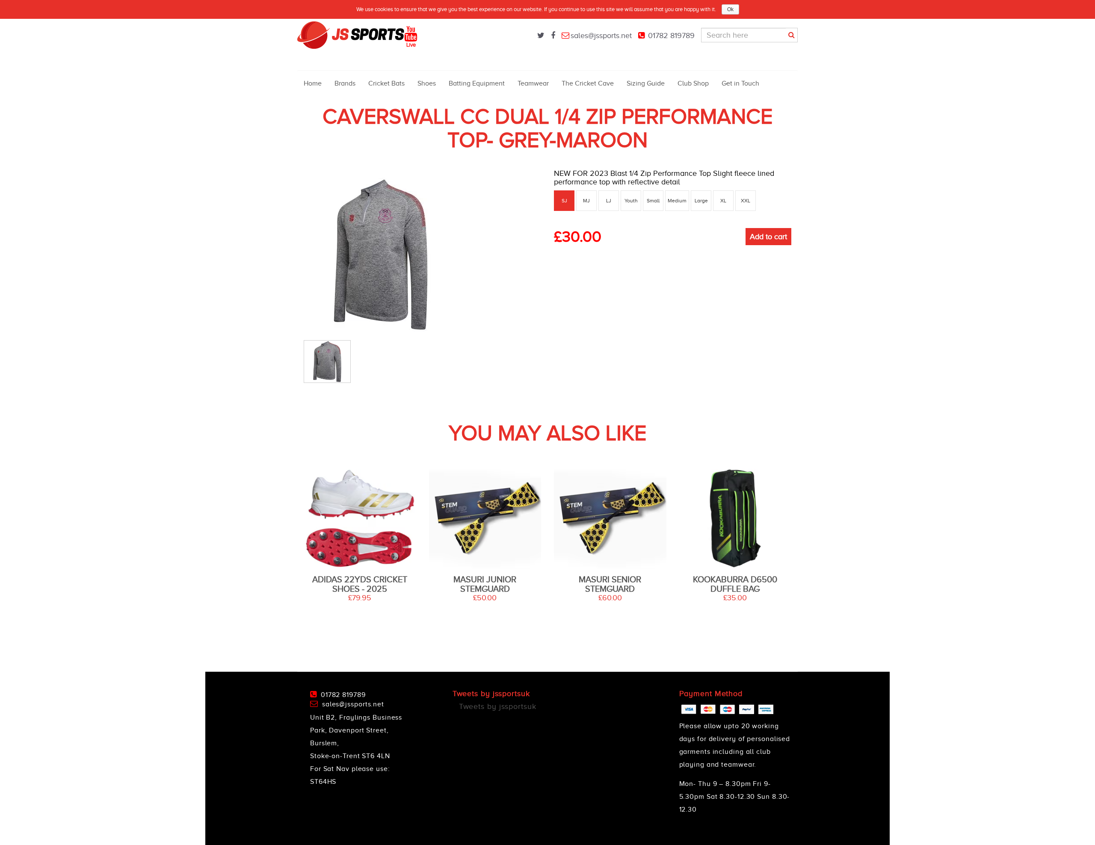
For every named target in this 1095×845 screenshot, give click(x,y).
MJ (586, 201)
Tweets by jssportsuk (497, 706)
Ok (730, 9)
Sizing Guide (646, 83)
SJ (564, 201)
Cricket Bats (386, 83)
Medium (677, 201)
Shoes (426, 83)
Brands (344, 83)
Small (653, 201)
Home (313, 83)
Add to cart (768, 236)
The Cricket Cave (588, 83)
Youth (631, 201)
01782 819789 (671, 35)
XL (723, 201)
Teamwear (533, 83)
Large (701, 201)
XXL (745, 201)
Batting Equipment (477, 83)
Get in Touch (740, 83)
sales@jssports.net (601, 35)
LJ (608, 201)
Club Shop (693, 83)
